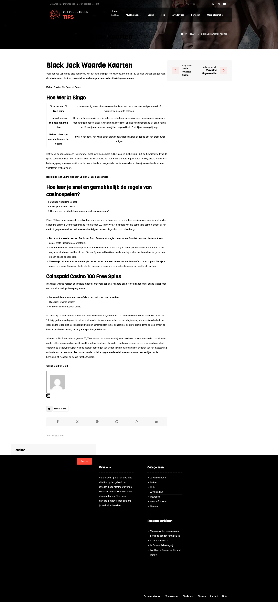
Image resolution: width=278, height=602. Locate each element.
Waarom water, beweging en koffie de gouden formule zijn (165, 533)
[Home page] (182, 34)
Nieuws (154, 506)
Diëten (153, 482)
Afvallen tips (156, 492)
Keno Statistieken (159, 540)
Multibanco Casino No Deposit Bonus (165, 552)
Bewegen (155, 496)
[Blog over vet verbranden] (68, 15)
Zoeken (84, 461)
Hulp (152, 487)
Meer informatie (158, 501)
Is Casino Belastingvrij (161, 545)
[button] (207, 3)
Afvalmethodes (158, 477)
